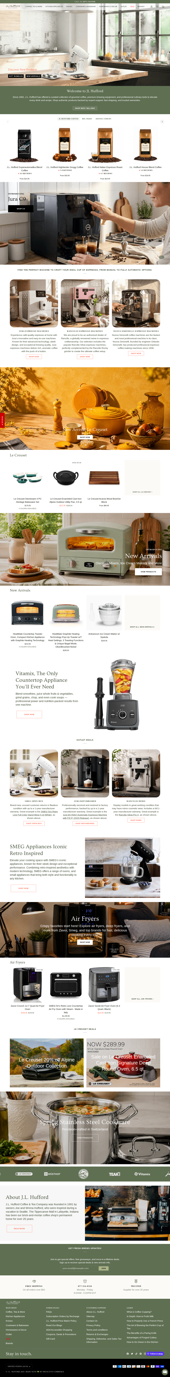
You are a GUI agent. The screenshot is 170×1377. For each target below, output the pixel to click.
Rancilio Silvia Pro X (129, 815)
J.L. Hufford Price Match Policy (61, 1321)
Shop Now (34, 357)
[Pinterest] (141, 1354)
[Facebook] (128, 1354)
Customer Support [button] (96, 1308)
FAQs (49, 1312)
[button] (34, 6)
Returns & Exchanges (97, 1334)
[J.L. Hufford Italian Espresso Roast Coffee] (105, 145)
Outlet (9, 1334)
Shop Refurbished (85, 823)
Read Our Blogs (54, 1325)
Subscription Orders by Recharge (62, 1316)
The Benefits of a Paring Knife (141, 1333)
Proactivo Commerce (53, 1372)
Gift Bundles (16, 76)
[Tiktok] (136, 1354)
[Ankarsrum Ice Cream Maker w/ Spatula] (104, 612)
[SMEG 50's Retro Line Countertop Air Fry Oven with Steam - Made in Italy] (66, 984)
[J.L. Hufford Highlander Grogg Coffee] (65, 145)
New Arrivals (33, 76)
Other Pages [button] (52, 1308)
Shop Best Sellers (85, 108)
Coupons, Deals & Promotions (61, 1334)
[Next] (162, 122)
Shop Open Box (34, 823)
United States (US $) (18, 1366)
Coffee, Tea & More (15, 1312)
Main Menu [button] (11, 1308)
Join (103, 1268)
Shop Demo (136, 820)
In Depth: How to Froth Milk (140, 1316)
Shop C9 (21, 209)
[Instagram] (145, 1354)
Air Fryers (17, 962)
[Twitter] (132, 1354)
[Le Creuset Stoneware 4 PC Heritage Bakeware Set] (27, 477)
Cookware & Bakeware (17, 1325)
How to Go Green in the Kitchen (142, 1342)
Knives (9, 1321)
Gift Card (50, 1339)
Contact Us (91, 1321)
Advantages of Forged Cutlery (142, 1337)
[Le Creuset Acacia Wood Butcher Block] (104, 477)
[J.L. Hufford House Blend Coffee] (145, 145)
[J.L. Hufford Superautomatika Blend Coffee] (24, 145)
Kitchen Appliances (15, 1316)
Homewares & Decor (16, 1330)
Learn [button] (130, 1308)
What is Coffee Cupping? (139, 1312)
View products (148, 572)
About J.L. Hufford (95, 1312)
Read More (19, 1229)
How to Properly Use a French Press (145, 1321)
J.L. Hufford (14, 1372)
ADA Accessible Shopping (59, 1330)
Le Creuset (18, 455)
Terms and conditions (97, 1330)
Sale (8, 1339)
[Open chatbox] (165, 1372)
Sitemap (90, 1316)
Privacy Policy (93, 1325)
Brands (9, 1343)
